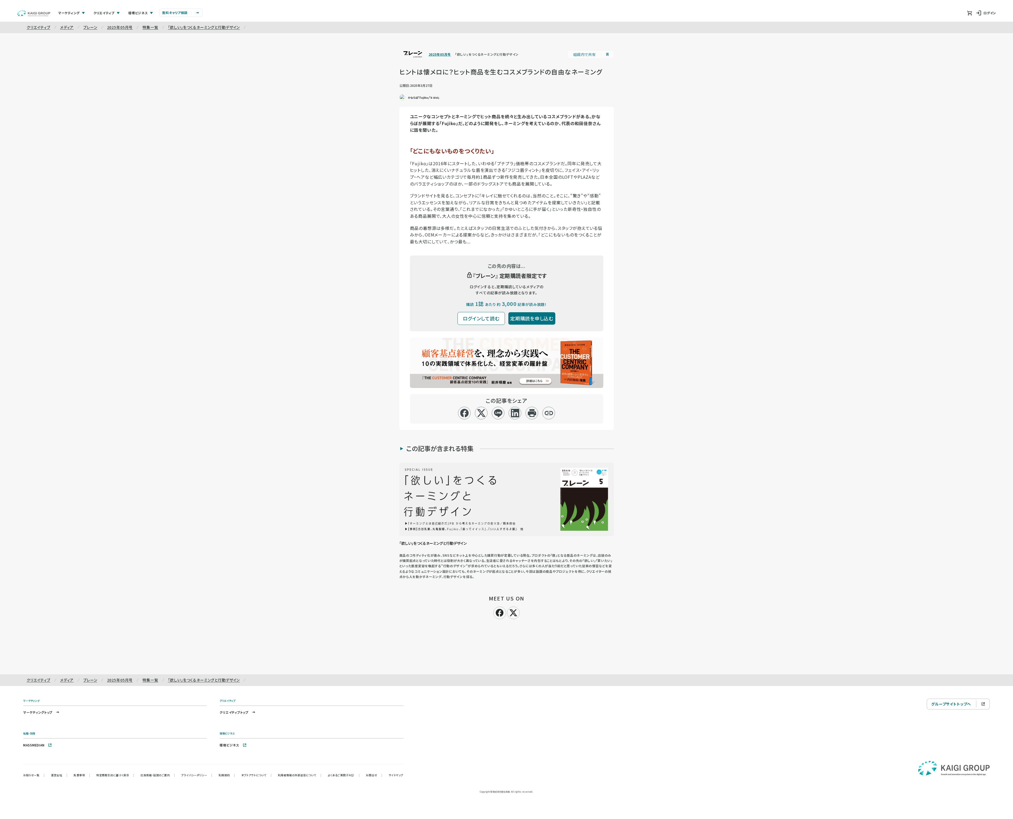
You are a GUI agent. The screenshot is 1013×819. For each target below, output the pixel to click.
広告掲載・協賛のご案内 (158, 775)
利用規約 (227, 775)
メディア (67, 27)
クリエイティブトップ (233, 712)
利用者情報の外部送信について (300, 775)
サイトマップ (396, 775)
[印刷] (532, 413)
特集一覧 (150, 27)
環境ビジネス (229, 745)
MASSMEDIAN (34, 745)
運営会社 (59, 775)
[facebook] (464, 413)
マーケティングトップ (37, 712)
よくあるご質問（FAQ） (344, 775)
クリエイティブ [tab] (103, 13)
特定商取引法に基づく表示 (115, 775)
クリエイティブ (38, 27)
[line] (498, 413)
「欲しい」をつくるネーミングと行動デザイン (204, 27)
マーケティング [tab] (69, 13)
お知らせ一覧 (34, 775)
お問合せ (374, 775)
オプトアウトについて (256, 775)
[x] (481, 413)
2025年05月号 (120, 27)
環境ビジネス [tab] (138, 13)
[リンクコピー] (549, 413)
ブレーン (90, 27)
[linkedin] (515, 413)
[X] (513, 612)
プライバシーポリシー (196, 775)
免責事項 (82, 775)
